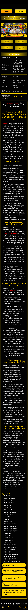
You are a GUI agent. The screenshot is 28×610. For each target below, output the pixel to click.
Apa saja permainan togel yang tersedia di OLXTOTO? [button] (12, 578)
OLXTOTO (16, 57)
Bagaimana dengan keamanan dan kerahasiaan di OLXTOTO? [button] (13, 571)
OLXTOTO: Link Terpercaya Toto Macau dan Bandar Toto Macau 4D (14, 17)
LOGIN (8, 609)
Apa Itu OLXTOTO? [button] (8, 565)
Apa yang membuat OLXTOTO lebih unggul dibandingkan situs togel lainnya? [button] (13, 592)
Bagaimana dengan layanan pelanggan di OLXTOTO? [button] (11, 584)
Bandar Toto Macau (11, 233)
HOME (8, 103)
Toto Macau (12, 290)
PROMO (20, 609)
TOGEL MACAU (14, 103)
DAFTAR (14, 609)
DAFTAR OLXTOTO (18, 96)
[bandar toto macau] (14, 3)
